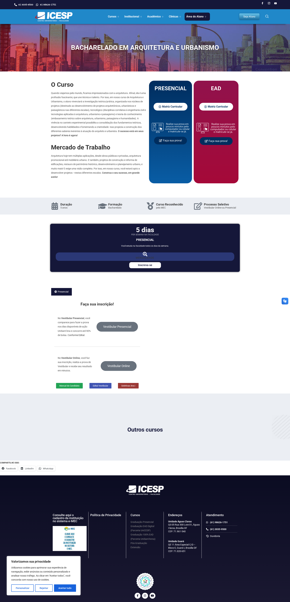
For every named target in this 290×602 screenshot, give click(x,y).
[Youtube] (275, 3)
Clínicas (173, 16)
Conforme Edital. (76, 335)
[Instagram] (269, 3)
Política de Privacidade (105, 515)
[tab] (61, 292)
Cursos (112, 16)
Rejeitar (44, 588)
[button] (267, 16)
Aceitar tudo (64, 588)
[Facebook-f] (137, 596)
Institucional (131, 16)
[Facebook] (262, 3)
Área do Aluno (195, 16)
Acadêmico (154, 16)
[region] (44, 575)
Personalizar (22, 588)
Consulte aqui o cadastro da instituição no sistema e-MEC (68, 518)
